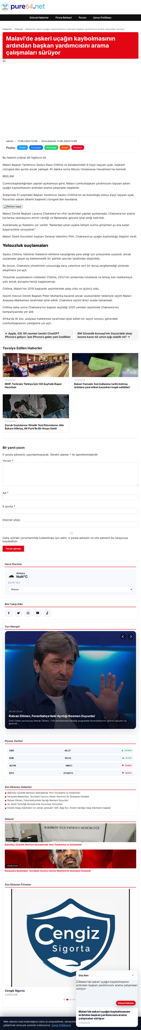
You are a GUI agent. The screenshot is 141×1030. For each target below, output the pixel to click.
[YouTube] (38, 613)
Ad (5, 493)
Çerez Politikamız (61, 1025)
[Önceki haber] (123, 636)
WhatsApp (51, 147)
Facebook (36, 147)
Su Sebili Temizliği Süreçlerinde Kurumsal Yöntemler (35, 804)
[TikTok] (47, 613)
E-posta (9, 506)
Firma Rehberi (64, 17)
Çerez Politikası (102, 17)
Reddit (65, 147)
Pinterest (77, 147)
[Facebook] (9, 613)
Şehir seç (14, 582)
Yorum (8, 460)
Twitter (22, 147)
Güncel (19, 29)
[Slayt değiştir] (64, 999)
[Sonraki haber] (130, 636)
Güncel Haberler (39, 17)
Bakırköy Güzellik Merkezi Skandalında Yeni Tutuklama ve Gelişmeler (43, 792)
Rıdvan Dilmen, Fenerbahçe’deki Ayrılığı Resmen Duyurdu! (37, 800)
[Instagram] (28, 613)
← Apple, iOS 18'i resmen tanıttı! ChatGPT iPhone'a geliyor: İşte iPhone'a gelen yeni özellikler (37, 335)
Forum (82, 17)
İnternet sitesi (11, 520)
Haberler (7, 29)
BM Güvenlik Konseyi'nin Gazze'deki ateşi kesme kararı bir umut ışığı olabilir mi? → (105, 335)
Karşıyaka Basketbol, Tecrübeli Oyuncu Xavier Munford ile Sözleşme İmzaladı (48, 796)
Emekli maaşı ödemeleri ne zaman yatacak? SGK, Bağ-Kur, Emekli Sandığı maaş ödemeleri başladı (59, 807)
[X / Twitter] (18, 613)
